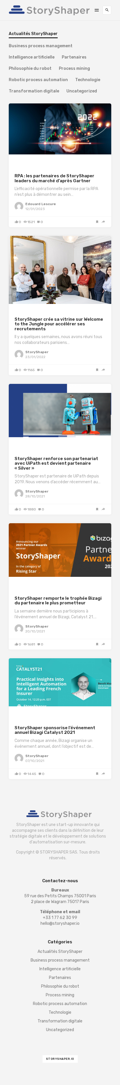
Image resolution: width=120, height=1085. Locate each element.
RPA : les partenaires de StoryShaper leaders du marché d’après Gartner (54, 178)
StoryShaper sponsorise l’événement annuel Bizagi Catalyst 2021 (55, 730)
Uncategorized (81, 91)
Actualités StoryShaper (36, 163)
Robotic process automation (38, 80)
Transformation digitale (34, 91)
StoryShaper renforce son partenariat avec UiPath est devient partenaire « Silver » (56, 463)
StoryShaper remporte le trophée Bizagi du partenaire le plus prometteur (58, 601)
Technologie (87, 80)
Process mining (74, 69)
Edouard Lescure (40, 204)
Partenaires (74, 57)
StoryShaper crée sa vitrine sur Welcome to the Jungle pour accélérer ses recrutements (59, 324)
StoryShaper (36, 352)
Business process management (41, 46)
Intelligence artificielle (31, 57)
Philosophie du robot (30, 69)
